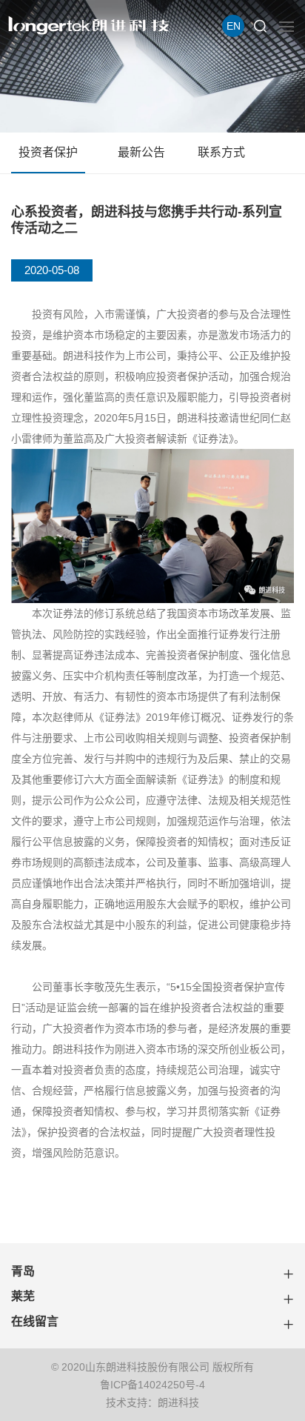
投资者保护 (48, 152)
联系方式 (221, 152)
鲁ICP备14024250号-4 (152, 1385)
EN (234, 26)
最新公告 (141, 152)
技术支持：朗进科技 (152, 1402)
